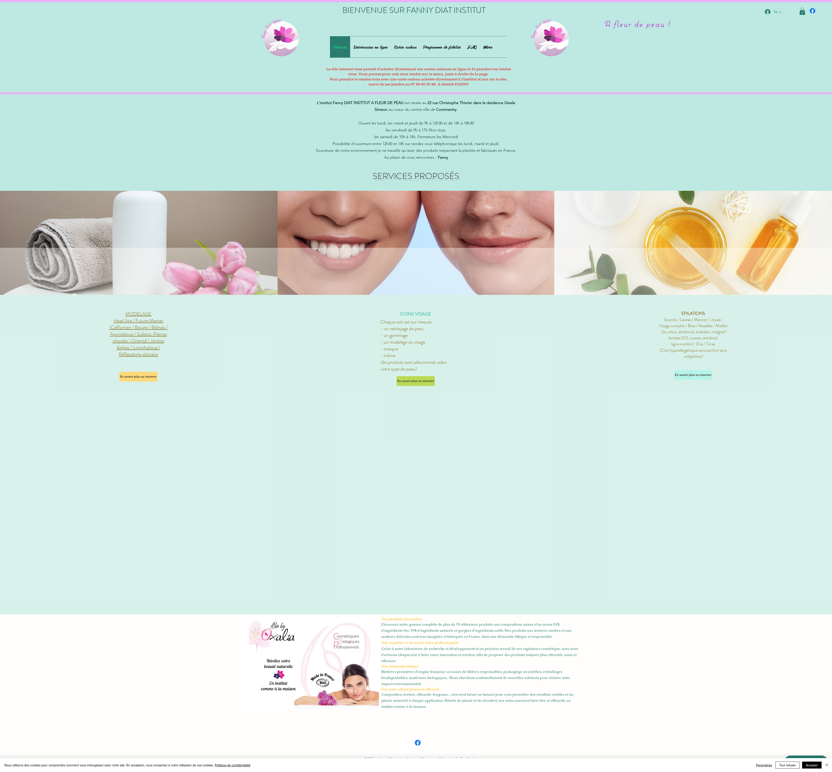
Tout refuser (787, 765)
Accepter (812, 765)
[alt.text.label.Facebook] (812, 11)
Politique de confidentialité (232, 765)
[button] (802, 11)
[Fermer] (826, 765)
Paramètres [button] (764, 765)
